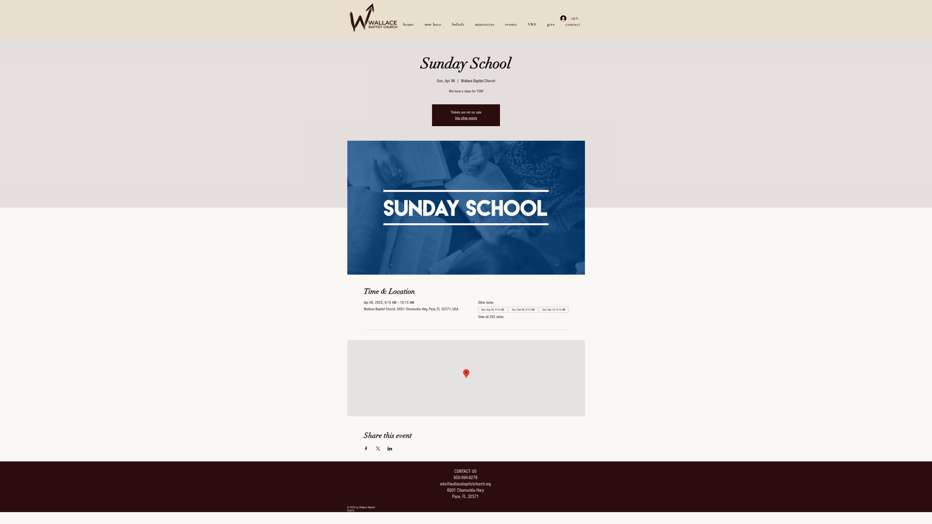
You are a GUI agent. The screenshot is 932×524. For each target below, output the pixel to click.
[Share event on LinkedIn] (390, 448)
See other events (466, 118)
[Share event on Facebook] (366, 448)
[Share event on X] (378, 448)
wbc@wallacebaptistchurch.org (465, 484)
